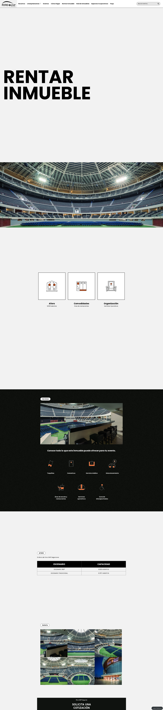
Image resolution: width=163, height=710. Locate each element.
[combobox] (147, 4)
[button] (8, 3)
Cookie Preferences (157, 708)
